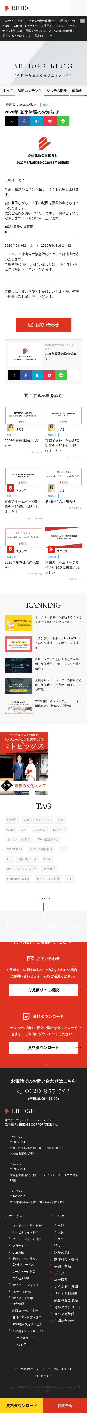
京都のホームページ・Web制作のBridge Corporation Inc (47, 1387)
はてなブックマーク (37, 121)
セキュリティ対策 (48, 879)
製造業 (11, 819)
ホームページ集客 (24, 1271)
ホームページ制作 (18, 839)
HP (9, 859)
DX (24, 829)
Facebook (24, 121)
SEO (63, 849)
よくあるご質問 (66, 1287)
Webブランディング (25, 1285)
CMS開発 (18, 1252)
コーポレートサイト (60, 1368)
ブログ (59, 1273)
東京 (61, 1239)
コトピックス (43, 1376)
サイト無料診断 (66, 1293)
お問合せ (65, 1406)
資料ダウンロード (43, 1048)
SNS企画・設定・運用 (27, 1317)
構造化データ (27, 859)
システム (39, 829)
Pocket (50, 121)
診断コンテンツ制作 (25, 1310)
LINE (63, 121)
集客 (61, 819)
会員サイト (19, 1246)
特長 (57, 1246)
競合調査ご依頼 (66, 1300)
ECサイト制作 (21, 1292)
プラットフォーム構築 (26, 1239)
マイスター (24, 1338)
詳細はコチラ (43, 36)
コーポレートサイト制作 (28, 1225)
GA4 (47, 859)
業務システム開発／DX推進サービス (25, 1261)
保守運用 (50, 869)
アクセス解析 (21, 1278)
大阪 (61, 1232)
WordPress (14, 849)
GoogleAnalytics (18, 879)
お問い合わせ (64, 1321)
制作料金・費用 (66, 1259)
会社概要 (61, 1280)
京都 (61, 1225)
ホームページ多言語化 (21, 869)
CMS (10, 829)
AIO (69, 879)
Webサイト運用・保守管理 (24, 1301)
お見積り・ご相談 (43, 990)
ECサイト (59, 829)
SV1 (19, 1345)
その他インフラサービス (28, 1331)
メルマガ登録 (64, 1314)
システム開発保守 (41, 849)
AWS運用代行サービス (27, 1324)
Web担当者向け (48, 839)
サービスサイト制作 (25, 1232)
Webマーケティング (37, 819)
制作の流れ (62, 1252)
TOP (44, 898)
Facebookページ (29, 1368)
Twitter (11, 121)
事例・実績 (62, 1266)
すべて (8, 91)
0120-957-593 (47, 1090)
